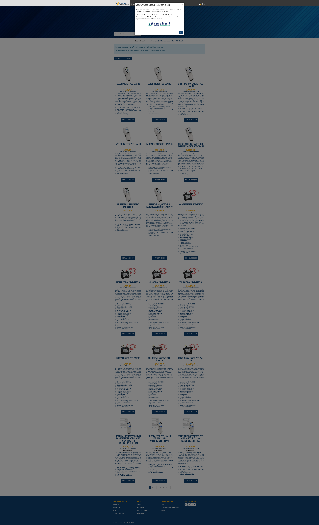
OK (181, 32)
